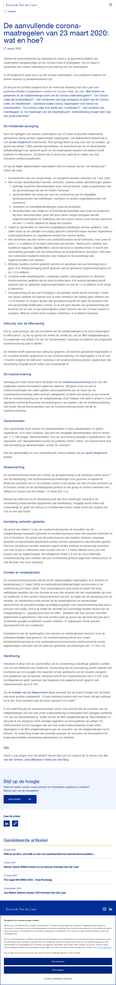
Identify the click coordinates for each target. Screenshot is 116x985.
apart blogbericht (96, 452)
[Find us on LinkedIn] (110, 910)
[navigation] (110, 5)
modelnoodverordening (76, 382)
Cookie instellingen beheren (58, 978)
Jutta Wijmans (33, 759)
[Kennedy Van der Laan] (20, 4)
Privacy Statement (104, 947)
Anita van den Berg (57, 759)
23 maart (17, 166)
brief (59, 608)
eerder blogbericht (20, 142)
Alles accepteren (58, 961)
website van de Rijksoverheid (30, 692)
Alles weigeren (58, 970)
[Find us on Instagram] (104, 910)
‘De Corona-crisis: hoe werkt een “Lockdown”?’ (52, 107)
